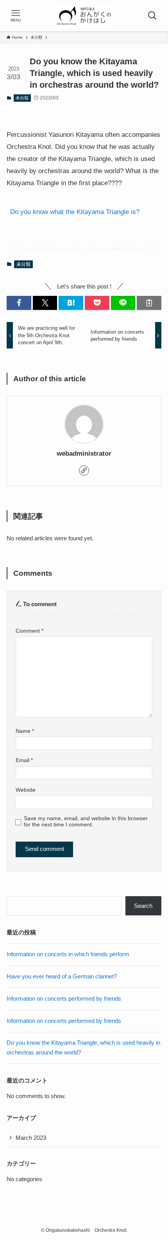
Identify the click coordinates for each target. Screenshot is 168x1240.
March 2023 (31, 1137)
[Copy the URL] (149, 303)
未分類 (22, 98)
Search (143, 905)
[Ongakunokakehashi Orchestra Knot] (84, 15)
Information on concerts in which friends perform (68, 954)
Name (25, 731)
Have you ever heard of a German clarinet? (62, 976)
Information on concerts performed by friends (64, 998)
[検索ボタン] (152, 15)
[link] (84, 470)
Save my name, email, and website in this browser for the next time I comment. (86, 821)
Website (26, 790)
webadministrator (84, 453)
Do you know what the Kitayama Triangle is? (74, 212)
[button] (19, 303)
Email (24, 760)
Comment (29, 631)
